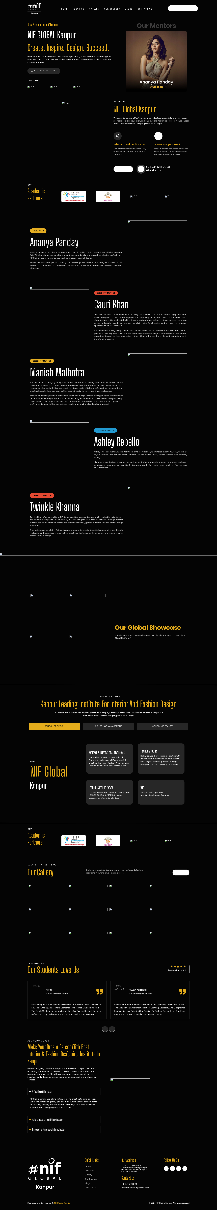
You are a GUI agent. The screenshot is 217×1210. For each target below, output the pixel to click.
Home (64, 9)
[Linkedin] (172, 1168)
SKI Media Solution (62, 1203)
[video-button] (141, 169)
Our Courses (112, 9)
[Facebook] (166, 1168)
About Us (78, 9)
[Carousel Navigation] (108, 1027)
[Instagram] (178, 1168)
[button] (38, 230)
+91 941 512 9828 (184, 8)
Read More (123, 169)
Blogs (129, 9)
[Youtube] (184, 1168)
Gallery (94, 9)
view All (181, 872)
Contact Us (145, 9)
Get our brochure (45, 71)
